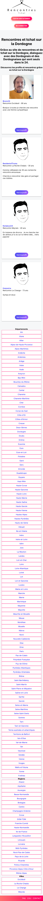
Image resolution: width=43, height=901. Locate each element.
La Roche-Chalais (21, 883)
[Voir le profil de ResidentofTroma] (21, 149)
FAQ (24, 898)
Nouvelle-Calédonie (21, 639)
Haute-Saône (21, 502)
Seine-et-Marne (21, 705)
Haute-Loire (21, 494)
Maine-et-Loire (21, 589)
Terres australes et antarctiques (21, 730)
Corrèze (21, 407)
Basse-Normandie (21, 794)
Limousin (21, 840)
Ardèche (21, 353)
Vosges (22, 763)
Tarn (21, 722)
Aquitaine (21, 786)
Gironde (21, 469)
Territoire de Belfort (21, 734)
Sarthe (21, 697)
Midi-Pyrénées (21, 848)
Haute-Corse (21, 485)
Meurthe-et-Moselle (21, 614)
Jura (21, 548)
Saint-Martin (21, 684)
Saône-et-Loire (21, 693)
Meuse (21, 618)
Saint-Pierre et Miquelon (21, 688)
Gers (21, 465)
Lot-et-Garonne (21, 581)
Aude (21, 369)
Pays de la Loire (21, 856)
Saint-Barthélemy (21, 680)
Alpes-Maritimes (21, 349)
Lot (21, 577)
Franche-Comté (21, 823)
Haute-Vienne (21, 510)
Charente (21, 394)
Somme (21, 717)
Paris (22, 651)
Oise (21, 643)
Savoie (21, 701)
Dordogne (21, 432)
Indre (21, 535)
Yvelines (21, 775)
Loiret (21, 572)
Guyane (21, 477)
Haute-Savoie (21, 506)
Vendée (21, 755)
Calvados (21, 386)
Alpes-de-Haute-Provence (21, 345)
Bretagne (21, 803)
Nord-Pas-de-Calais (21, 852)
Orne (21, 647)
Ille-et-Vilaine (21, 531)
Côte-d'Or (21, 415)
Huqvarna (7, 288)
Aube (21, 365)
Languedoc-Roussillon (21, 836)
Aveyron (21, 374)
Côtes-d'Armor (21, 419)
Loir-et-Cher (21, 560)
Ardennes (21, 357)
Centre (21, 807)
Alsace (21, 782)
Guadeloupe (22, 473)
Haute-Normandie (21, 827)
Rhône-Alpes (21, 873)
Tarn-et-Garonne (21, 726)
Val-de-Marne (21, 742)
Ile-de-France (21, 832)
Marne (21, 597)
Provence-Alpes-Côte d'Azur (22, 869)
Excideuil (21, 879)
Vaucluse (21, 751)
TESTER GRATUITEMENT (21, 18)
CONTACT (37, 898)
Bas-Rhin (21, 378)
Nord (21, 635)
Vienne (21, 759)
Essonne (21, 444)
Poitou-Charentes (21, 865)
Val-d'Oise (21, 738)
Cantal (21, 390)
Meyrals (21, 892)
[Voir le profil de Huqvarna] (21, 274)
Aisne (21, 336)
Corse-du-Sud (21, 411)
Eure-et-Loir (21, 452)
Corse (21, 815)
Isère (21, 543)
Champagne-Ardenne (21, 811)
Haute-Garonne (21, 490)
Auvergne (21, 790)
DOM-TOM (21, 819)
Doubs (21, 436)
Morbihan (21, 622)
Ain (21, 332)
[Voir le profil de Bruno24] (21, 87)
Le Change (21, 888)
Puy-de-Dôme (21, 664)
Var (21, 746)
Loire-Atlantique (21, 568)
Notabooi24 (8, 226)
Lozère (21, 585)
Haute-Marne (21, 498)
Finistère (21, 456)
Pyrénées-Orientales (21, 672)
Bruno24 (6, 101)
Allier (21, 340)
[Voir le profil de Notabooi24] (21, 212)
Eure (21, 448)
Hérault (22, 527)
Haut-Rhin (21, 481)
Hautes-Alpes (21, 514)
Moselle (21, 626)
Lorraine (21, 844)
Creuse (21, 423)
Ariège (21, 361)
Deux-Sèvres (21, 427)
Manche (21, 593)
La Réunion (21, 552)
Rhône (21, 676)
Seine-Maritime (21, 709)
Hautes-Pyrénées (21, 519)
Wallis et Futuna (21, 767)
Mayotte (21, 610)
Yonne (21, 771)
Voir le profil (22, 130)
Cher (21, 403)
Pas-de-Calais (21, 655)
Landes (21, 556)
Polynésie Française (21, 659)
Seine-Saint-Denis (21, 713)
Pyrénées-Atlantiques (21, 668)
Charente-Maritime (21, 398)
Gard (22, 461)
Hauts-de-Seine (21, 523)
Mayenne (21, 606)
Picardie (21, 861)
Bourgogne (21, 798)
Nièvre (21, 630)
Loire (21, 564)
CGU (29, 898)
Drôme (21, 440)
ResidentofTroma (10, 163)
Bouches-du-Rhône (21, 382)
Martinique (21, 601)
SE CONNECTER (21, 26)
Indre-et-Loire (21, 539)
